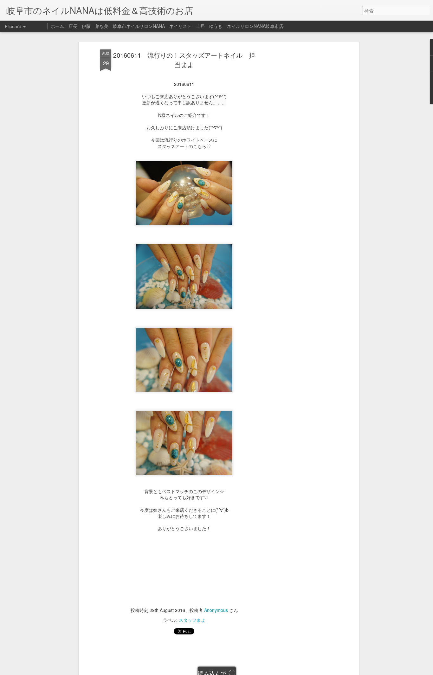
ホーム (57, 26)
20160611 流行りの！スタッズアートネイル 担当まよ (184, 59)
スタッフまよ (192, 620)
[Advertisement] (303, 149)
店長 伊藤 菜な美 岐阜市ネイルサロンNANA (116, 26)
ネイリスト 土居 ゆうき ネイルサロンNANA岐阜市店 (226, 26)
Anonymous (216, 610)
